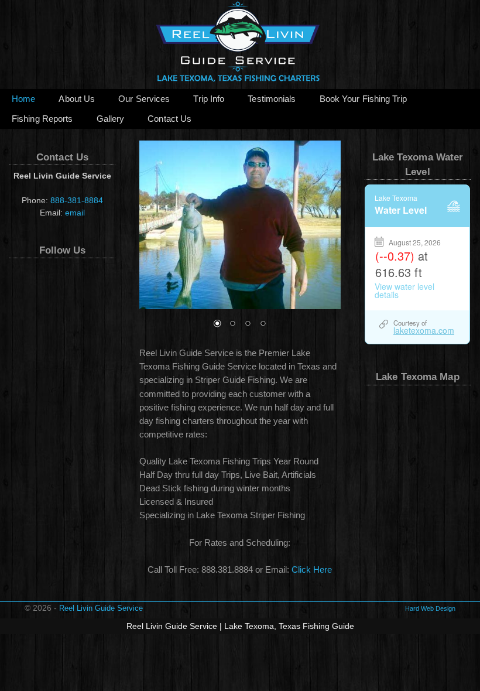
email (75, 212)
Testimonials (272, 99)
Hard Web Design (430, 608)
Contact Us (169, 119)
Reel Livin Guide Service (101, 608)
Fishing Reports (42, 119)
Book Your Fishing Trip (363, 99)
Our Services (144, 99)
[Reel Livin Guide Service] (240, 44)
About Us (77, 99)
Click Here (312, 569)
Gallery (111, 119)
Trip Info (208, 99)
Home (23, 99)
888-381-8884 (76, 200)
